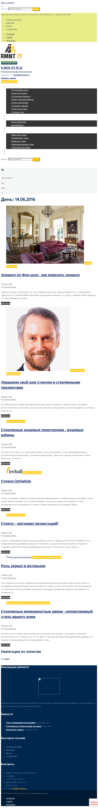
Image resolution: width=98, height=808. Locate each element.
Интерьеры (15, 373)
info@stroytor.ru (21, 75)
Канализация (17, 125)
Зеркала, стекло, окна (16, 421)
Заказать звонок (8, 78)
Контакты (11, 154)
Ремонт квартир (14, 86)
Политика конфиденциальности (62, 793)
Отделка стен (17, 112)
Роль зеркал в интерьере (23, 566)
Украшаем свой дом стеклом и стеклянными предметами (40, 385)
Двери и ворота (13, 602)
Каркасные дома (18, 135)
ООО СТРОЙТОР (7, 178)
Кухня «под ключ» (19, 93)
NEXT (7, 659)
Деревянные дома (19, 138)
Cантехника (12, 118)
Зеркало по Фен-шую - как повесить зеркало (40, 275)
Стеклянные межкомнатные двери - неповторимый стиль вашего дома (47, 614)
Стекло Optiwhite (16, 481)
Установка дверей (19, 106)
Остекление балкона (20, 96)
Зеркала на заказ (14, 19)
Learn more (5, 303)
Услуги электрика (19, 109)
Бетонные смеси (15, 730)
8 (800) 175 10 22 (11, 68)
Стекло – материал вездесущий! (29, 524)
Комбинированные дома (22, 144)
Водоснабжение (18, 122)
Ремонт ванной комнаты (22, 99)
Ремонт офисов (14, 115)
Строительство (14, 131)
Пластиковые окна (19, 90)
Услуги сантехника (19, 102)
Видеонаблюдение (16, 150)
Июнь (3, 188)
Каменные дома (18, 141)
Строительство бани (20, 147)
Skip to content (7, 2)
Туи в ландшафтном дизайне (21, 723)
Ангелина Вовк (9, 287)
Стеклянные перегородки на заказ (23, 726)
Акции (9, 26)
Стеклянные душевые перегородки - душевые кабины (42, 432)
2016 (2, 183)
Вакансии (10, 22)
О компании (11, 29)
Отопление (12, 128)
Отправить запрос (9, 81)
